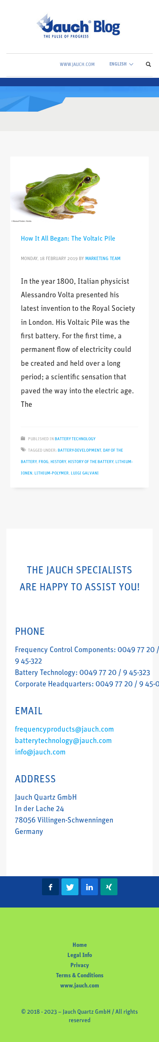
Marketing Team (102, 259)
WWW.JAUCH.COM (77, 65)
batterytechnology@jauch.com (63, 741)
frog (43, 462)
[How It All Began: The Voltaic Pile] (80, 190)
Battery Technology (75, 439)
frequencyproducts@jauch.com (64, 730)
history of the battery (90, 462)
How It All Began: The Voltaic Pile (68, 239)
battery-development (79, 450)
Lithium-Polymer (51, 473)
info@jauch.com (40, 753)
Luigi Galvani (85, 473)
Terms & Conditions (79, 976)
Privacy (79, 965)
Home (80, 945)
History (58, 462)
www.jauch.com (79, 986)
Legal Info (79, 955)
